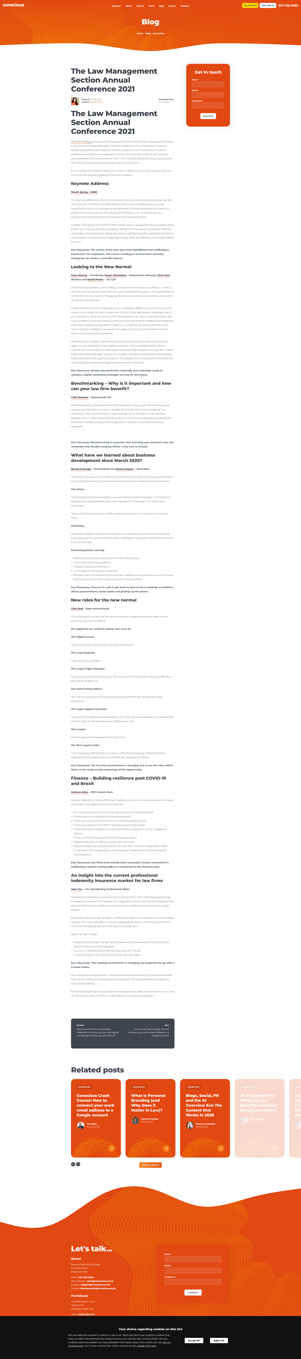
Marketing (158, 33)
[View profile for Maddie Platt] (75, 101)
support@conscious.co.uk (95, 1284)
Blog (161, 6)
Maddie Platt (96, 102)
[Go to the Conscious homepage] (40, 4)
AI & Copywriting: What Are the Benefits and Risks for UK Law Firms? (259, 1102)
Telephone (197, 101)
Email (194, 90)
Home (140, 33)
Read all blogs (150, 1165)
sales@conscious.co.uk (100, 1281)
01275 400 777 (86, 1314)
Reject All (219, 1340)
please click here (146, 1345)
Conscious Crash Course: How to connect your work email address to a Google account (148, 1032)
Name (195, 80)
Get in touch (250, 5)
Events (172, 6)
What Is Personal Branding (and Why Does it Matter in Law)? (148, 1102)
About (128, 6)
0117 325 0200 (288, 5)
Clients (140, 6)
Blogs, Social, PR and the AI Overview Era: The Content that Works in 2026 (204, 1105)
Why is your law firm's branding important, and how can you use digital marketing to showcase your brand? (98, 1032)
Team (151, 6)
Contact (185, 6)
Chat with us (268, 5)
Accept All (194, 1340)
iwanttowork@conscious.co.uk (98, 1288)
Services (116, 6)
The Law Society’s (81, 141)
